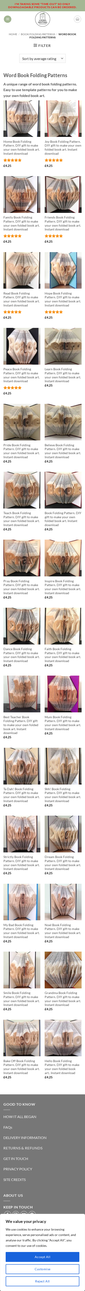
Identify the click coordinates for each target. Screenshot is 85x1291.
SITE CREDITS (14, 1179)
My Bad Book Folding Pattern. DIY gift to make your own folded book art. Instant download (21, 931)
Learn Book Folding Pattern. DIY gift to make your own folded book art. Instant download (63, 375)
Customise (43, 1269)
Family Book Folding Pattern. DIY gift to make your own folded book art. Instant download (21, 223)
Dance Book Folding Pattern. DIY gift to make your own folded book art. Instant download (21, 655)
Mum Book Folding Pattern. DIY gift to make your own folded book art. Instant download (63, 723)
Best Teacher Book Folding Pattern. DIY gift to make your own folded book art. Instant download (20, 725)
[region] (42, 1252)
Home (13, 34)
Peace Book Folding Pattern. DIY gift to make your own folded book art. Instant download (21, 375)
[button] (7, 19)
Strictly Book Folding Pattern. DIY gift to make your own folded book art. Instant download (21, 863)
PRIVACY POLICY (17, 1169)
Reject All (42, 1281)
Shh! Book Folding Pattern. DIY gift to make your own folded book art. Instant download (63, 795)
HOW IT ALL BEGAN (19, 1116)
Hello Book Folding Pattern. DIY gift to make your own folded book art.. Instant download (62, 1067)
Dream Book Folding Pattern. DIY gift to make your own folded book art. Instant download (63, 863)
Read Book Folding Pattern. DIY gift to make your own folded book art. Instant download (21, 299)
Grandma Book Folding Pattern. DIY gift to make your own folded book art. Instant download (63, 999)
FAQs (7, 1127)
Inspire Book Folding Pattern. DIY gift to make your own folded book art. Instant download (63, 587)
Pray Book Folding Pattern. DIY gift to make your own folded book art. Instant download (21, 587)
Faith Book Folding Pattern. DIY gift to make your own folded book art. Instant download (63, 655)
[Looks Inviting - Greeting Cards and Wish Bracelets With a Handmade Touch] (42, 19)
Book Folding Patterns (38, 34)
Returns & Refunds (23, 1148)
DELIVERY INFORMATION (24, 1137)
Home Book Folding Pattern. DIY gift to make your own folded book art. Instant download (21, 147)
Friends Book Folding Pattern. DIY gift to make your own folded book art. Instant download (63, 223)
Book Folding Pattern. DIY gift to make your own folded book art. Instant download (63, 519)
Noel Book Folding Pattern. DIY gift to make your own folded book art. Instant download (63, 931)
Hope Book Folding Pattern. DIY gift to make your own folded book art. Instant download (63, 299)
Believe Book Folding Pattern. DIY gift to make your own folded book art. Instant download (63, 451)
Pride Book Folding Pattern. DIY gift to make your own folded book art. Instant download (21, 451)
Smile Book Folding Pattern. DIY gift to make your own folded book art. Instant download (21, 999)
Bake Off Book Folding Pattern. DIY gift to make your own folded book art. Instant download (21, 1067)
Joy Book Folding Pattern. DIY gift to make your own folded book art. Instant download (63, 147)
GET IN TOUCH (15, 1158)
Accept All (42, 1257)
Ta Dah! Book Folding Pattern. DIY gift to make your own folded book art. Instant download (21, 795)
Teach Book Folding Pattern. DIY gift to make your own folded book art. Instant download (21, 519)
